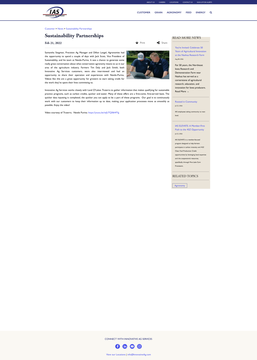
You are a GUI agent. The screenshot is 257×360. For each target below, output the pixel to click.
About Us (151, 2)
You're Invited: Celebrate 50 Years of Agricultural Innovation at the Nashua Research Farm (190, 51)
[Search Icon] (211, 12)
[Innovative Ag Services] (59, 12)
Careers (162, 2)
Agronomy (174, 12)
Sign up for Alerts (204, 2)
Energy (200, 12)
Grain (158, 12)
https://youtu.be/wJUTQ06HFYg (103, 112)
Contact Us (188, 2)
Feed (189, 12)
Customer (143, 12)
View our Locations (115, 354)
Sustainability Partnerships (79, 28)
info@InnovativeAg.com (139, 354)
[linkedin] (124, 346)
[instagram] (139, 346)
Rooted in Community (186, 101)
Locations (174, 2)
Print (142, 42)
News (60, 28)
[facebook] (117, 346)
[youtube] (132, 346)
